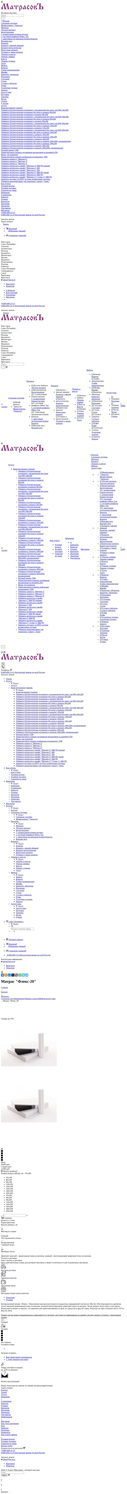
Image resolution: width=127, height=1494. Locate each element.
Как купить (16, 772)
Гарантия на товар (8, 1444)
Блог (3, 1426)
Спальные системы (24, 817)
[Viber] (16, 975)
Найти (4, 1475)
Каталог (14, 810)
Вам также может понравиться (19, 1357)
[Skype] (23, 975)
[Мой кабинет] (2, 650)
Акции (4, 1392)
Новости (4, 1403)
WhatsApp (10, 286)
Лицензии (5, 1412)
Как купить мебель (9, 1435)
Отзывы (9, 1300)
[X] (12, 975)
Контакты (5, 1408)
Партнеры (5, 1410)
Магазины (5, 1421)
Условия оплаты (8, 1439)
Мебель (19, 877)
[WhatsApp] (19, 975)
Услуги (14, 685)
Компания (15, 786)
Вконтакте (10, 284)
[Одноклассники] (5, 975)
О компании (6, 1401)
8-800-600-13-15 (8, 213)
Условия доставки (8, 1441)
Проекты (5, 1428)
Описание (10, 1297)
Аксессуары (21, 908)
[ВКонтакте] (2, 975)
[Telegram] (26, 975)
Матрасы (19, 826)
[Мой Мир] (9, 975)
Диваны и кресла (23, 861)
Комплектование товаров (26, 692)
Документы (6, 1415)
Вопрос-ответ (7, 1446)
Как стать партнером (10, 1423)
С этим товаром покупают (17, 1359)
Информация (6, 1417)
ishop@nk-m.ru (9, 280)
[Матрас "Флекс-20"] (29, 1075)
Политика (5, 1430)
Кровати (19, 846)
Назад (15, 683)
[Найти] (3, 18)
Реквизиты (5, 1432)
